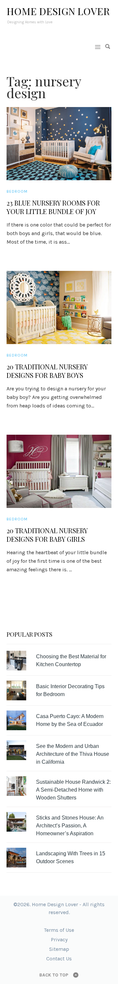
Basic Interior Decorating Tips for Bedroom (70, 690)
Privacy (59, 939)
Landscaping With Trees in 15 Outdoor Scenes (70, 857)
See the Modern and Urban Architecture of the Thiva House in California (72, 754)
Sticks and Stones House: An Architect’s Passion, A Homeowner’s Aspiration (70, 825)
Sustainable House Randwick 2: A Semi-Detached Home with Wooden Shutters (73, 789)
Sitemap (59, 949)
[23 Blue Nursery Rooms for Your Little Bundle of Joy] (59, 143)
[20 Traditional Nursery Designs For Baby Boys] (59, 307)
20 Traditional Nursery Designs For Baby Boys (47, 371)
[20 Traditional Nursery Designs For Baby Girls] (59, 471)
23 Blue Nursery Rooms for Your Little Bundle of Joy (53, 207)
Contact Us (59, 958)
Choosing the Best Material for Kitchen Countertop (71, 660)
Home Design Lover (58, 11)
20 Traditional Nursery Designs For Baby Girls (47, 534)
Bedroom (17, 191)
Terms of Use (59, 930)
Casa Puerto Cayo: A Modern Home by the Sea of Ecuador (70, 720)
